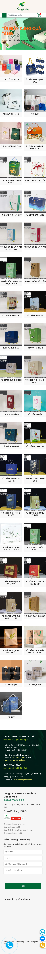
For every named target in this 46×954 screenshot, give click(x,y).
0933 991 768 (18, 758)
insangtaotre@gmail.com (15, 760)
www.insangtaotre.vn (23, 780)
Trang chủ (6, 40)
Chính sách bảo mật (13, 833)
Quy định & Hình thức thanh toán (18, 830)
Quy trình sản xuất (12, 827)
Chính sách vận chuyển (14, 824)
